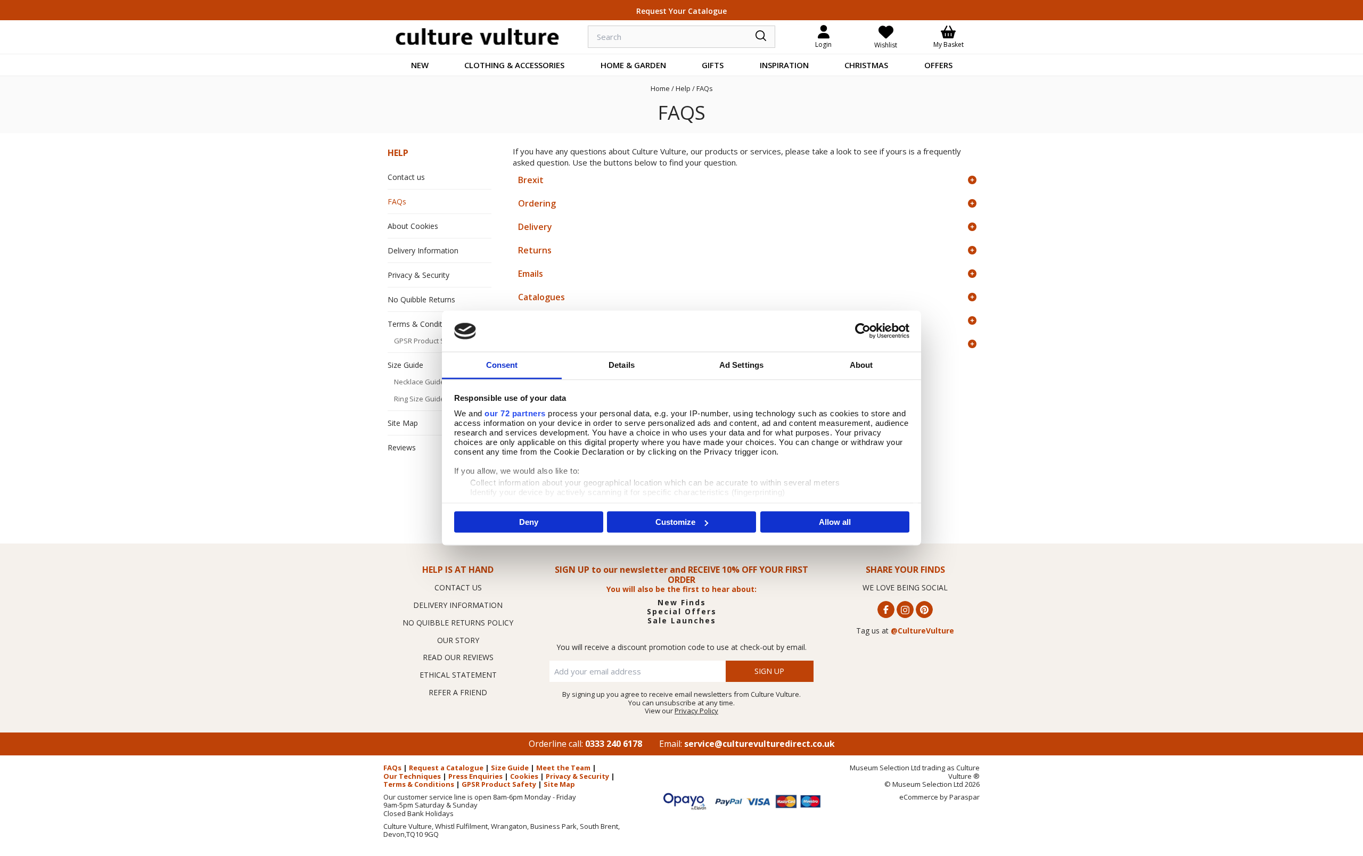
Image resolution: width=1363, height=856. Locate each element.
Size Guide (405, 365)
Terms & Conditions (422, 324)
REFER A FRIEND (458, 692)
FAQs (397, 201)
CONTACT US (458, 587)
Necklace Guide (419, 381)
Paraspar (964, 797)
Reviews (402, 447)
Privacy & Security (418, 275)
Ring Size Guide (419, 399)
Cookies (524, 776)
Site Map (403, 423)
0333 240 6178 (613, 744)
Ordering (537, 203)
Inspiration (784, 65)
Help (398, 153)
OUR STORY (458, 640)
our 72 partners (515, 412)
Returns (535, 250)
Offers (938, 65)
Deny (528, 521)
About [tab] (861, 364)
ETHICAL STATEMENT (458, 675)
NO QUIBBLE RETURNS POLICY (458, 623)
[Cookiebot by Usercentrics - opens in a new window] (862, 331)
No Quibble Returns (421, 299)
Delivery (535, 227)
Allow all (835, 521)
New (420, 65)
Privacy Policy (696, 710)
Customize (675, 521)
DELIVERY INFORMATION (458, 605)
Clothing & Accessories (514, 65)
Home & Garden (633, 65)
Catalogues (541, 297)
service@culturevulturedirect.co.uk (759, 744)
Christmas (866, 65)
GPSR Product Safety (428, 340)
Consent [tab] (502, 364)
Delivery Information (423, 250)
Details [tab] (622, 364)
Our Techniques (412, 776)
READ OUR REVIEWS (458, 657)
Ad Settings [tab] (741, 364)
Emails (530, 273)
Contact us (406, 177)
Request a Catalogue (446, 767)
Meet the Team (563, 767)
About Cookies (413, 226)
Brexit (531, 180)
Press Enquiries (475, 776)
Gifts (713, 65)
